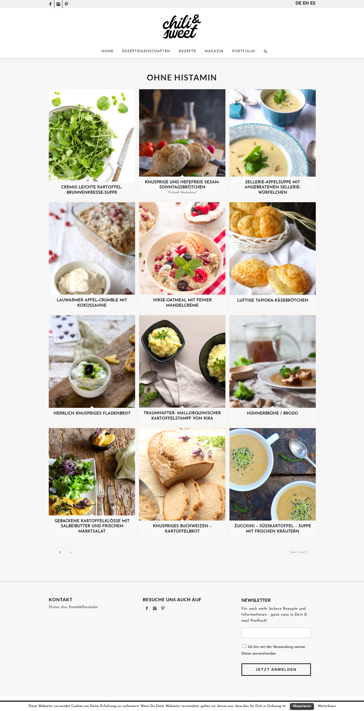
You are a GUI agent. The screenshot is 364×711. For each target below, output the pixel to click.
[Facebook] (50, 4)
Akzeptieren (302, 706)
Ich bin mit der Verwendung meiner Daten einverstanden (273, 650)
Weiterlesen (327, 706)
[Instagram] (58, 4)
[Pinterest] (66, 4)
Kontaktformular (83, 607)
